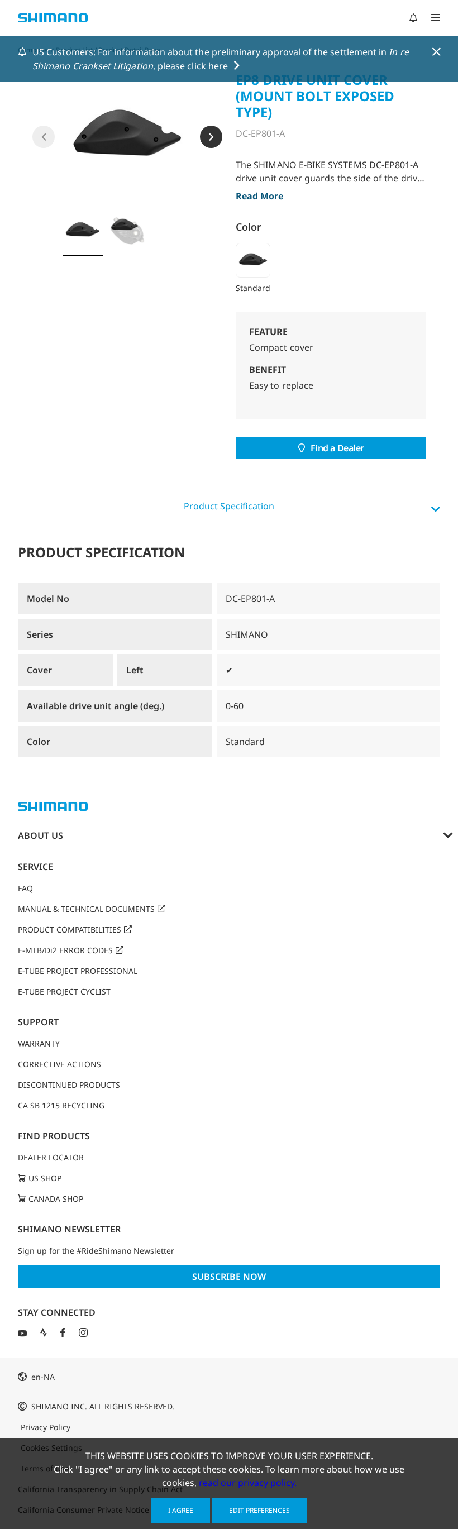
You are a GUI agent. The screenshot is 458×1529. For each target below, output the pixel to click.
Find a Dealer (337, 448)
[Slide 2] (127, 231)
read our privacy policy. (248, 1483)
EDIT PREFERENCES (259, 1510)
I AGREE (180, 1510)
